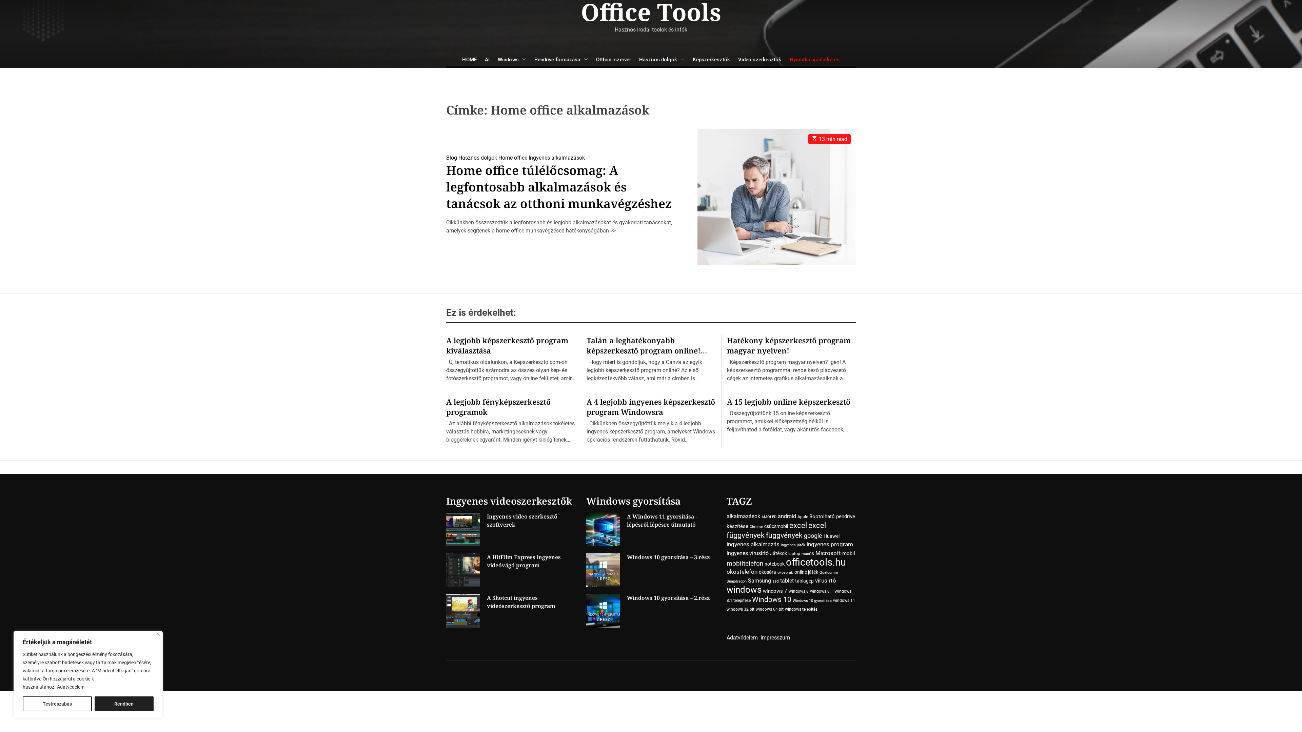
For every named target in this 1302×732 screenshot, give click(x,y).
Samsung (759, 580)
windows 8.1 (821, 591)
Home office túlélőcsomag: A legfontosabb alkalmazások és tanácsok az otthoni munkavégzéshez (559, 187)
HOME (469, 60)
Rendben (124, 704)
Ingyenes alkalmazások (557, 158)
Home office (512, 158)
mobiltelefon (745, 563)
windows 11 (844, 600)
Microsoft (828, 553)
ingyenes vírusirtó (748, 553)
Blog (451, 158)
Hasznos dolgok (658, 60)
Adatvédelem (70, 687)
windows (744, 589)
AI (487, 60)
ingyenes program (830, 544)
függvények (784, 535)
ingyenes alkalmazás (753, 544)
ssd (775, 581)
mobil (848, 553)
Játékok (778, 553)
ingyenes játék (793, 545)
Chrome (756, 527)
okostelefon (742, 572)
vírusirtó (825, 580)
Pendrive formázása (557, 60)
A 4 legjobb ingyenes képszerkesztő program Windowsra (651, 406)
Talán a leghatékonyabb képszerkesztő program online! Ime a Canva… (644, 350)
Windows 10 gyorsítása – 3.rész (668, 557)
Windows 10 (771, 599)
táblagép (804, 581)
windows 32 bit (740, 609)
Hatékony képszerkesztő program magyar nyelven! (789, 345)
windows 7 (775, 591)
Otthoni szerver (613, 60)
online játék (806, 572)
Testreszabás (57, 704)
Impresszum (775, 637)
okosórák (785, 572)
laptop (794, 553)
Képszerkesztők (711, 60)
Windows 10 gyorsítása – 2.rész (668, 598)
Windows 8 (798, 591)
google (813, 535)
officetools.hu (816, 562)
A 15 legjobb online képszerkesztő (788, 401)
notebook (775, 564)
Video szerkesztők (760, 60)
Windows (508, 60)
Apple (802, 516)
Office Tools (651, 12)
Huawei (832, 536)
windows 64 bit (770, 609)
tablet (787, 580)
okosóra (767, 572)
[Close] (158, 634)
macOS (808, 554)
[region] (88, 674)
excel (798, 525)
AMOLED (769, 517)
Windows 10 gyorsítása (812, 600)
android (787, 516)
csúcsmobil (776, 526)
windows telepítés (801, 609)
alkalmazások (743, 516)
